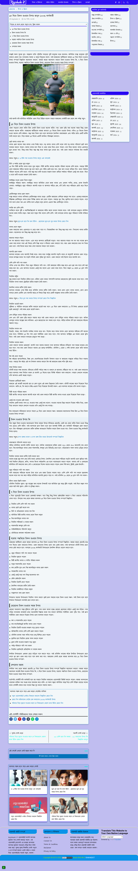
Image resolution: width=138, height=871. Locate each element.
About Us (47, 837)
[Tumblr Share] (28, 719)
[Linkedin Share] (24, 719)
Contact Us (48, 841)
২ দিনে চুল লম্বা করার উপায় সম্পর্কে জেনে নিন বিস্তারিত (37, 298)
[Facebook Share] (11, 719)
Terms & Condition (51, 844)
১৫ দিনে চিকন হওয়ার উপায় (20, 29)
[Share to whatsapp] (32, 719)
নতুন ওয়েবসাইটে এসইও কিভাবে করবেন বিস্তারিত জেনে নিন (32, 696)
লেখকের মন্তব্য (16, 46)
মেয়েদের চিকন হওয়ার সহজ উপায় (23, 43)
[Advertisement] (110, 73)
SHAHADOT (90, 858)
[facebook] (116, 2)
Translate (117, 839)
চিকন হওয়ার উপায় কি (19, 32)
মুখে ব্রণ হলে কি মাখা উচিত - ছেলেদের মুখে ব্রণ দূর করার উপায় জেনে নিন (43, 221)
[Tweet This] (15, 719)
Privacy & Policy (50, 851)
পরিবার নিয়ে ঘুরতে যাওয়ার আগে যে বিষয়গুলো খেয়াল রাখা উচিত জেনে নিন (37, 703)
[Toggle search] (128, 2)
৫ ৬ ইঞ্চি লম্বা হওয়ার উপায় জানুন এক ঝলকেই (34, 158)
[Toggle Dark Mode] (124, 2)
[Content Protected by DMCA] (67, 858)
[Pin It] (19, 719)
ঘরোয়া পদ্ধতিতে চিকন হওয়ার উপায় (23, 39)
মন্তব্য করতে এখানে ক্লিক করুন (49, 756)
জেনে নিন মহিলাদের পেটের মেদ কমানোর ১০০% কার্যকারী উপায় (33, 699)
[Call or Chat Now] (3, 867)
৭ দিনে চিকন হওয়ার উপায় (20, 36)
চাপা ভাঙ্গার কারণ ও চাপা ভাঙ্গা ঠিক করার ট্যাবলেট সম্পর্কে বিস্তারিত (41, 437)
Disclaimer (47, 848)
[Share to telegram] (37, 719)
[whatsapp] (119, 2)
